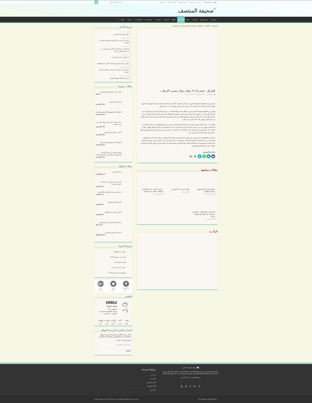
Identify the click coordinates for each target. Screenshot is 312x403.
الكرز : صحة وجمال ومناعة (112, 132)
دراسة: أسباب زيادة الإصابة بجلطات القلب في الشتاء (152, 190)
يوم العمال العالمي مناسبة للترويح (110, 222)
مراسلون (162, 2)
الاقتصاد (181, 19)
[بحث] (96, 2)
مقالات (122, 19)
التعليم (173, 19)
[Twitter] (113, 2)
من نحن (198, 2)
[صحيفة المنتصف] (197, 10)
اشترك (128, 351)
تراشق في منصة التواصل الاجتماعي (109, 192)
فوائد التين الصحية (115, 102)
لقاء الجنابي (99, 204)
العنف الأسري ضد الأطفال (112, 212)
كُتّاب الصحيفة (172, 2)
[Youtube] (111, 2)
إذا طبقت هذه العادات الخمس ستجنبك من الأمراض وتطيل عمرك (203, 214)
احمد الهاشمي (100, 174)
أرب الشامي (100, 194)
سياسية (194, 19)
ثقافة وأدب (138, 19)
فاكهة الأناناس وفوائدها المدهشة (110, 142)
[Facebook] (115, 2)
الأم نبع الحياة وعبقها (114, 202)
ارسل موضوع (182, 2)
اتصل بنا (191, 2)
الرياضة (166, 19)
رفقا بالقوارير (116, 172)
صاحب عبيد (122, 252)
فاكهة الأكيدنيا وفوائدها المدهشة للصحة (108, 112)
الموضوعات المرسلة (119, 273)
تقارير (129, 19)
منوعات (158, 19)
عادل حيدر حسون (120, 257)
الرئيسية (213, 19)
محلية (188, 19)
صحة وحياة (148, 19)
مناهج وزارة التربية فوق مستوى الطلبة (206, 190)
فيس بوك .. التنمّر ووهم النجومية (110, 92)
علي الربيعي (100, 186)
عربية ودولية (204, 19)
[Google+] (118, 2)
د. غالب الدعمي (121, 267)
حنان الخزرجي (100, 104)
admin (98, 94)
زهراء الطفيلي (100, 235)
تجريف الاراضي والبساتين (113, 232)
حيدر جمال (99, 224)
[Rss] (121, 2)
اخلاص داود (210, 94)
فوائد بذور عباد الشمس (180, 189)
